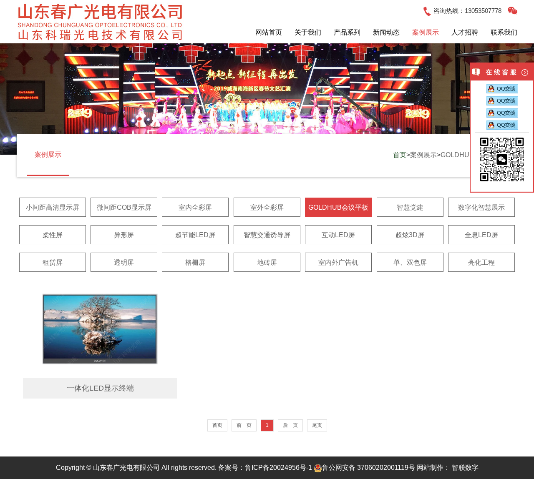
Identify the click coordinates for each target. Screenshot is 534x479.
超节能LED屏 (195, 234)
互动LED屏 (338, 234)
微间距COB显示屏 (124, 207)
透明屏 (124, 262)
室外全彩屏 (267, 207)
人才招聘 (464, 32)
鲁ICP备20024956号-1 (278, 467)
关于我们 (308, 32)
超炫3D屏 (409, 234)
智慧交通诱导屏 (267, 234)
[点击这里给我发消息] (502, 89)
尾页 (317, 425)
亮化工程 (481, 262)
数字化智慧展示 (481, 207)
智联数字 (465, 467)
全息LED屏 (481, 234)
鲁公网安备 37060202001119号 (368, 467)
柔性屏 (53, 234)
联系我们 (504, 32)
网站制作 (430, 467)
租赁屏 (53, 262)
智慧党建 (410, 207)
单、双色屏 (410, 262)
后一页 (290, 425)
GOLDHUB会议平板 (338, 207)
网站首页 (268, 32)
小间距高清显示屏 (52, 207)
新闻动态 (386, 32)
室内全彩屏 (195, 207)
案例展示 (425, 32)
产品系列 (347, 32)
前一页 (244, 425)
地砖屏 (267, 262)
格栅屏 (195, 262)
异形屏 (124, 234)
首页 (399, 154)
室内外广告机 (338, 262)
